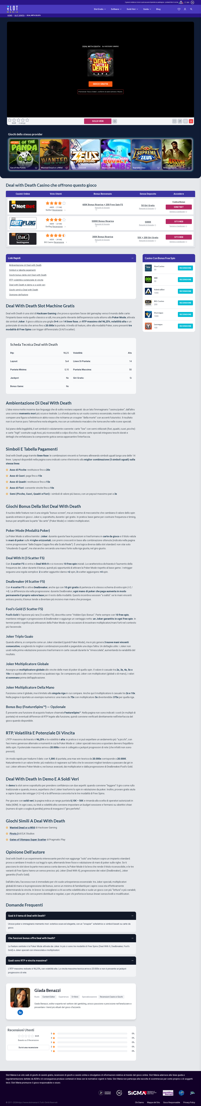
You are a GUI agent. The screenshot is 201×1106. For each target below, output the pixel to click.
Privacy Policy (189, 1102)
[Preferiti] (179, 9)
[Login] (185, 9)
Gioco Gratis (100, 84)
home (10, 15)
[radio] (10, 120)
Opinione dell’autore (18, 294)
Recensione (185, 268)
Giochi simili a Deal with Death (23, 289)
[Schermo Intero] (174, 121)
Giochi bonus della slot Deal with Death (27, 275)
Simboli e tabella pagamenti (22, 270)
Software (115, 9)
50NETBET (179, 207)
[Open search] (191, 9)
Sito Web (178, 221)
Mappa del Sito (153, 1102)
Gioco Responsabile (171, 1102)
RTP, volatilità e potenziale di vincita (26, 280)
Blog (158, 9)
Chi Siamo (139, 1102)
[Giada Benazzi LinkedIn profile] (20, 1012)
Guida (146, 9)
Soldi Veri (131, 9)
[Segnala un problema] (191, 121)
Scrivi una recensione (28, 1047)
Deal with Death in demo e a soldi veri (27, 285)
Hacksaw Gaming (111, 46)
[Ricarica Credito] (180, 121)
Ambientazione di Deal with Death (25, 265)
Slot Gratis (98, 9)
